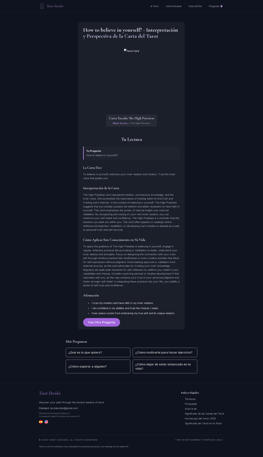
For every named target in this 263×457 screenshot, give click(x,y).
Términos (190, 399)
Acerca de (191, 408)
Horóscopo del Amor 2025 (200, 418)
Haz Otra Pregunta (101, 322)
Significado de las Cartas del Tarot (204, 413)
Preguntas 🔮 (216, 6)
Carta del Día (195, 6)
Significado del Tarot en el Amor (203, 423)
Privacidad (191, 403)
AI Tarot (154, 6)
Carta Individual (173, 6)
